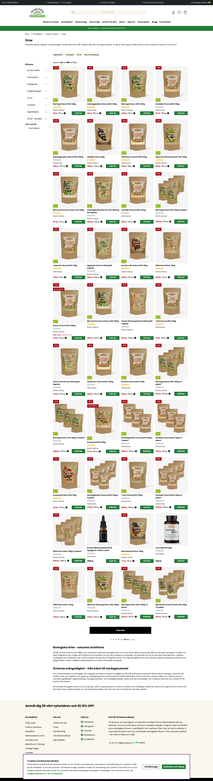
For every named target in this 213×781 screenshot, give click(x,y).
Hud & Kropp (81, 22)
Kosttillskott (67, 22)
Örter (64, 34)
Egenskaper (33, 111)
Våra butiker (59, 740)
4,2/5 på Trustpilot (108, 2)
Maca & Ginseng (91, 55)
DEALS (122, 22)
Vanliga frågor (32, 748)
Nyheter (131, 22)
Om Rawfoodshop (61, 735)
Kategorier (32, 84)
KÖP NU (181, 221)
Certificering (59, 731)
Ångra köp (30, 722)
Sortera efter (33, 70)
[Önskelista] (179, 12)
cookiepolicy (56, 773)
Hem (27, 34)
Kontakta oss (31, 740)
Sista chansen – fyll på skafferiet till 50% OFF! (106, 28)
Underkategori (34, 91)
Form (29, 98)
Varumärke (32, 77)
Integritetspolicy (35, 773)
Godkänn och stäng (173, 766)
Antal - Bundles (34, 118)
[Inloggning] (173, 12)
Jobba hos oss (60, 722)
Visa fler (120, 630)
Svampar (70, 55)
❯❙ (133, 639)
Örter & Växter (52, 34)
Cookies (29, 752)
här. (49, 770)
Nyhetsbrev (89, 735)
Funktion (31, 104)
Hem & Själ (94, 22)
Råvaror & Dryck (51, 22)
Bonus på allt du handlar (153, 2)
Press (55, 727)
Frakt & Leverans (33, 727)
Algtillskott (58, 55)
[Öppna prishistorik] (65, 113)
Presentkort (165, 22)
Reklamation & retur (35, 735)
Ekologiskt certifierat (200, 2)
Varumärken (143, 22)
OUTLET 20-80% (109, 22)
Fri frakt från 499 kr (11, 2)
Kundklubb (89, 739)
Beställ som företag (34, 744)
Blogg (154, 22)
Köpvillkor (30, 731)
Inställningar (151, 766)
